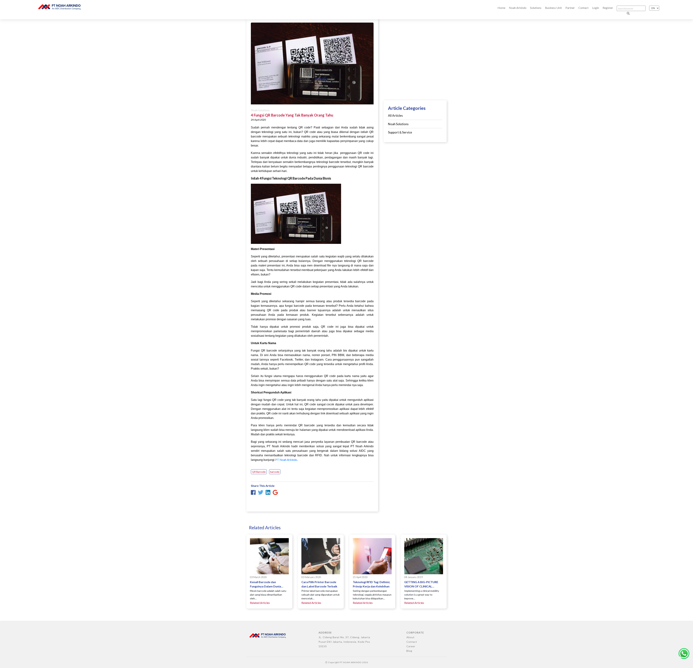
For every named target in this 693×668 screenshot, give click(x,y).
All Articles (395, 115)
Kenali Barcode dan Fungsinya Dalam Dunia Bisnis (265, 584)
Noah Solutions (260, 110)
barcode (274, 471)
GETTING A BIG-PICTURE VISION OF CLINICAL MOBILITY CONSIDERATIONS (421, 584)
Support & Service (400, 132)
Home (501, 7)
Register (608, 7)
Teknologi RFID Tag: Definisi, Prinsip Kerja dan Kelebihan (371, 584)
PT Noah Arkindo (286, 459)
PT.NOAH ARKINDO (351, 662)
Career (410, 646)
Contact (583, 7)
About (410, 637)
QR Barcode (259, 471)
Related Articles (260, 602)
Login (595, 7)
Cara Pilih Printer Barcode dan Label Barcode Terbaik (319, 584)
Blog (409, 650)
